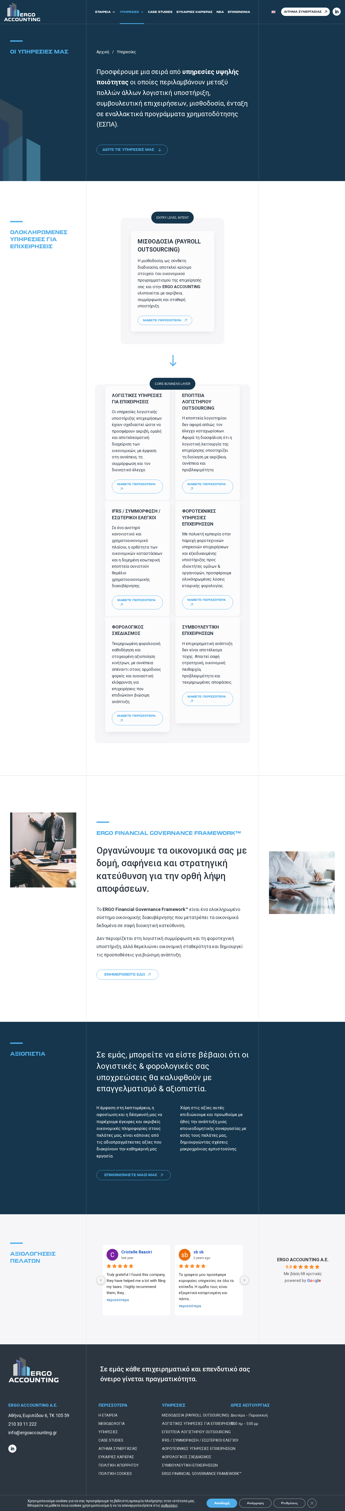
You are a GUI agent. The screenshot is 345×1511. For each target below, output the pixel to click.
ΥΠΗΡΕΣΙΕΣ (129, 12)
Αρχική (102, 51)
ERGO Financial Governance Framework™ (201, 1473)
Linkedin (337, 12)
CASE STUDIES (160, 12)
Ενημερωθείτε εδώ (124, 974)
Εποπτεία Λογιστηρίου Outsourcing (196, 1432)
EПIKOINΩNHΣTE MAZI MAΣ (130, 1175)
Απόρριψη (255, 1503)
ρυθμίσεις (169, 1505)
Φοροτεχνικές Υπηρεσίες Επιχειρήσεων (198, 1448)
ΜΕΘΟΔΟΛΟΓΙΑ (111, 1423)
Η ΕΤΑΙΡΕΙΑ (107, 1415)
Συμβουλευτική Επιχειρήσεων (190, 1465)
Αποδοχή (222, 1503)
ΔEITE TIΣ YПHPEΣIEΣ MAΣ (128, 150)
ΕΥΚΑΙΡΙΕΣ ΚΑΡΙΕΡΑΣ (194, 12)
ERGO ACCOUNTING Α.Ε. (303, 1259)
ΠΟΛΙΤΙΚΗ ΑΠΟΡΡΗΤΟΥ (118, 1465)
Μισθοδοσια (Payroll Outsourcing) (195, 1415)
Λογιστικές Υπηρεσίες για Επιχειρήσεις (198, 1423)
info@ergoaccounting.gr (32, 1432)
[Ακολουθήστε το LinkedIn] (12, 1449)
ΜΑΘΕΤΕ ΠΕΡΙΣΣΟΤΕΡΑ (162, 320)
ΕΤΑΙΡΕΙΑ (103, 12)
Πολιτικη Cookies (115, 1473)
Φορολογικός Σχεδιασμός (186, 1457)
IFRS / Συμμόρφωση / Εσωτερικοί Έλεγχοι (200, 1440)
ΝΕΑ (220, 12)
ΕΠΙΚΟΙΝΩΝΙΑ (239, 12)
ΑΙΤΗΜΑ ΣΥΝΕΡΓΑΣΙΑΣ (303, 11)
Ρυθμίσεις (289, 1503)
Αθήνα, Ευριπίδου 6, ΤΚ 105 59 (38, 1415)
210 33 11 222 (22, 1424)
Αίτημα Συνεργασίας (117, 1448)
